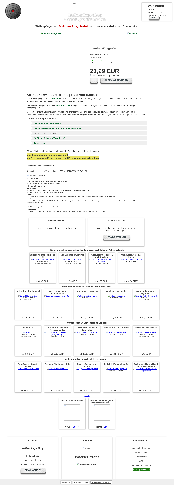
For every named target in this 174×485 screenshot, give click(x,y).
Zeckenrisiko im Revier (72, 400)
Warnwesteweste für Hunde (131, 256)
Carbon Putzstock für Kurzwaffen (87, 329)
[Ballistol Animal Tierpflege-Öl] (42, 259)
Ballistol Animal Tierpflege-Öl (43, 256)
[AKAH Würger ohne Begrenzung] (87, 296)
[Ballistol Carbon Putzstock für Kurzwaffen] (86, 332)
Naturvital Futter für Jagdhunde (145, 292)
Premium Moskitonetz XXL (57, 364)
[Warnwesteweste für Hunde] (131, 259)
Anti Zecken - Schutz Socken (28, 365)
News (87, 396)
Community (130, 26)
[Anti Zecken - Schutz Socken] (28, 369)
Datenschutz (141, 457)
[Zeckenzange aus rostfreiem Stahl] (57, 296)
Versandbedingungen (141, 448)
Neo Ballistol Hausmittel (72, 255)
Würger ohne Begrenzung (87, 291)
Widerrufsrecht (141, 452)
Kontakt (135, 465)
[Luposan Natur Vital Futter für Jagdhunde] (146, 296)
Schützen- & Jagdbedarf (73, 26)
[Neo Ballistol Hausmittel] (72, 259)
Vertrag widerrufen (141, 470)
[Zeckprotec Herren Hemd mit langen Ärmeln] (146, 371)
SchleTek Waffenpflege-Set (116, 364)
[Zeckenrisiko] (72, 420)
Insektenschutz (62, 105)
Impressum (146, 465)
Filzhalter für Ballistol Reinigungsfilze (57, 329)
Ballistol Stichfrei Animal (28, 291)
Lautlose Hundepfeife (116, 291)
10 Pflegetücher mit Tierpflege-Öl (50, 138)
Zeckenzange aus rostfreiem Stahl (57, 292)
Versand (163, 15)
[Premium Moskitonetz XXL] (57, 369)
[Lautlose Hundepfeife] (116, 296)
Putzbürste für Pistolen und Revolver (102, 256)
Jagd (105, 427)
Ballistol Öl (27, 328)
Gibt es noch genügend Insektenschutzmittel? (101, 401)
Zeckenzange (40, 143)
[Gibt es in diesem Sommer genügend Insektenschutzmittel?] (102, 420)
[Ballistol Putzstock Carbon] (116, 332)
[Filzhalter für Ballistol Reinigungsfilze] (57, 334)
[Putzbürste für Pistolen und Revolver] (102, 261)
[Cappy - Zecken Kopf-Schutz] (87, 369)
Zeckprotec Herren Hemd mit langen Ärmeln (146, 365)
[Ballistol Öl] (28, 332)
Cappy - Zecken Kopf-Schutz (87, 365)
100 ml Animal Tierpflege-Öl (47, 123)
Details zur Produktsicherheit (39, 166)
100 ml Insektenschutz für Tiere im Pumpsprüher (57, 128)
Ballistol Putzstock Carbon (116, 328)
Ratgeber (75, 427)
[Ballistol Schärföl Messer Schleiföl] (146, 332)
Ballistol (56, 98)
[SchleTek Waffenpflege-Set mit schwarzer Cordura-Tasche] (116, 369)
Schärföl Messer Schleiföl (146, 328)
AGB (141, 461)
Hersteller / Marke (105, 26)
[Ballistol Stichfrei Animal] (27, 296)
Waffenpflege (43, 26)
